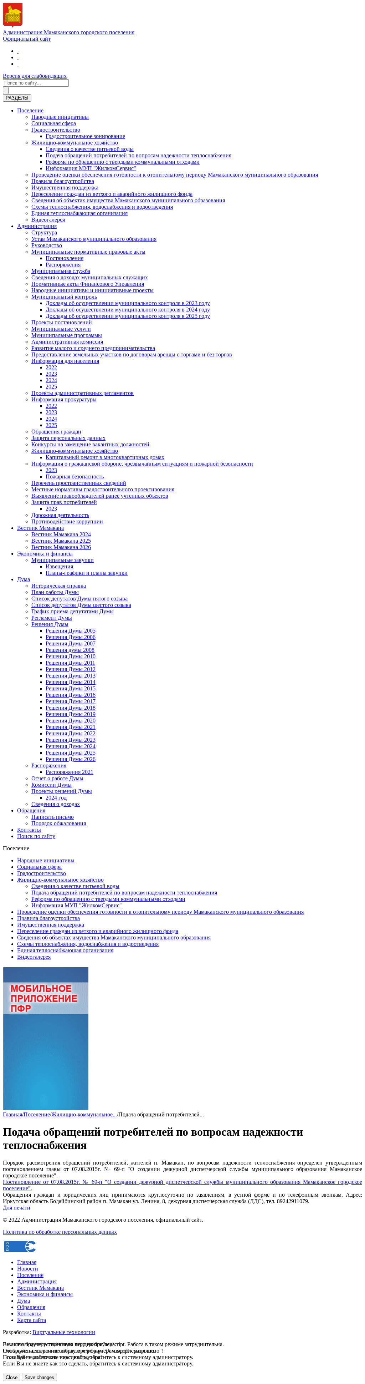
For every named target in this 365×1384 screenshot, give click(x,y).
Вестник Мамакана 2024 (61, 534)
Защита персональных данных (68, 438)
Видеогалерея (48, 220)
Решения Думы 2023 (71, 740)
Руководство (46, 245)
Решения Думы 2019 (71, 714)
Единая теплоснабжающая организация (79, 213)
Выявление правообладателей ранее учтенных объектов (99, 496)
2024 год (56, 798)
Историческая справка (58, 586)
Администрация (37, 226)
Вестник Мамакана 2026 (61, 547)
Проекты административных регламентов (82, 393)
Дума (23, 579)
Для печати (16, 1208)
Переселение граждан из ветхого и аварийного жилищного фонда (111, 194)
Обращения (31, 810)
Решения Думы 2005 (71, 631)
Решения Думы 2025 (71, 753)
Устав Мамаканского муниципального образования (93, 239)
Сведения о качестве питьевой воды (90, 149)
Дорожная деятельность (60, 515)
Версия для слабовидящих (35, 76)
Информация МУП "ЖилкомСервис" (91, 168)
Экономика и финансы (45, 554)
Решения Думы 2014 (71, 682)
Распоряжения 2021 (69, 772)
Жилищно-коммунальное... (84, 1114)
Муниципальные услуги (61, 329)
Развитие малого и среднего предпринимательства (93, 348)
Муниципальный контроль (64, 297)
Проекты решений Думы (61, 791)
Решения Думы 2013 (71, 676)
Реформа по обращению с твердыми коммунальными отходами (123, 162)
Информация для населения (65, 361)
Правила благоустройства (62, 181)
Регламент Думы (51, 618)
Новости (27, 1269)
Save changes (39, 1377)
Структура (44, 232)
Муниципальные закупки (62, 560)
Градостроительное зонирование (85, 136)
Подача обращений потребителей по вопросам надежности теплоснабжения (138, 155)
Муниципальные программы (66, 335)
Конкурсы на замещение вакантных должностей (90, 444)
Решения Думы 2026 (71, 759)
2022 (51, 367)
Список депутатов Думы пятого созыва (79, 598)
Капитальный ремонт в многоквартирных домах (105, 457)
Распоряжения (63, 265)
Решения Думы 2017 (71, 701)
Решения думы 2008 (70, 650)
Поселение (30, 110)
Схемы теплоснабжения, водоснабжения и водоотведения (102, 207)
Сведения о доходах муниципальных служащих (89, 277)
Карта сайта (31, 1320)
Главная (12, 1114)
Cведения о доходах (55, 804)
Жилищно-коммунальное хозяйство (74, 143)
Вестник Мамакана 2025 (61, 541)
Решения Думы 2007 (71, 643)
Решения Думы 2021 (71, 727)
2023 (51, 374)
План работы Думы (55, 592)
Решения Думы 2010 (71, 656)
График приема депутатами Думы (72, 611)
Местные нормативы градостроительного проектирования (102, 489)
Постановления (64, 258)
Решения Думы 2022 (71, 733)
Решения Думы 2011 (70, 663)
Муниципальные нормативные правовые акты (88, 252)
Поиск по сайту (36, 836)
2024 (51, 380)
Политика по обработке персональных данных (60, 1232)
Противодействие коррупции (67, 521)
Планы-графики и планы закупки (87, 573)
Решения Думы (49, 624)
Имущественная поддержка (64, 187)
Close (11, 1377)
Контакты (29, 830)
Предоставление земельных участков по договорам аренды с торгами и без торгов (131, 354)
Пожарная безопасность (75, 476)
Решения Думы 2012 (71, 669)
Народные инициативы (60, 117)
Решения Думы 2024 (71, 746)
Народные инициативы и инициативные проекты (92, 290)
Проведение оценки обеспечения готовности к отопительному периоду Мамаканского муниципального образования (174, 175)
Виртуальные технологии (63, 1332)
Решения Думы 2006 (71, 637)
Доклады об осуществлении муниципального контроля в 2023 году (128, 303)
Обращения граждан (56, 432)
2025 (51, 387)
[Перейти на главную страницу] (18, 51)
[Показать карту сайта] (18, 64)
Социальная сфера (53, 123)
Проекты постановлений (61, 322)
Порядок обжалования (58, 823)
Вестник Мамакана (40, 528)
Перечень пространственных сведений (78, 483)
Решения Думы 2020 (71, 721)
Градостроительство (55, 130)
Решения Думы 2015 (71, 688)
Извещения (59, 566)
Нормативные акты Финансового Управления (87, 284)
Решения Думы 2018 (71, 708)
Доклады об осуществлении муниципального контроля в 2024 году (128, 309)
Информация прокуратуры (64, 399)
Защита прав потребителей (64, 502)
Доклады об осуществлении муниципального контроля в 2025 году (128, 316)
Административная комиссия (67, 342)
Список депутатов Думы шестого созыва (81, 605)
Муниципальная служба (60, 271)
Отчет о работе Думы (57, 778)
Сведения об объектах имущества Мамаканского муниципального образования (128, 200)
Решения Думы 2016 (71, 695)
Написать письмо (52, 817)
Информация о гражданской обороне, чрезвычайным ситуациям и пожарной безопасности (142, 464)
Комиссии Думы (51, 785)
